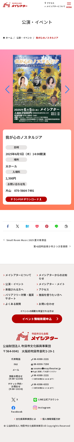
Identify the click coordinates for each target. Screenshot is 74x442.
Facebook (16, 411)
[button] (7, 89)
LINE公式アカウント (48, 399)
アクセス (50, 3)
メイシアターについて (55, 6)
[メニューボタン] (69, 4)
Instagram (44, 407)
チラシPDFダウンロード (25, 199)
